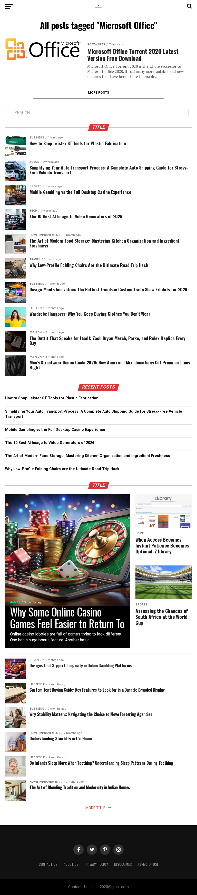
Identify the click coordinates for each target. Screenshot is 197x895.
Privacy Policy (96, 864)
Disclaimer (123, 864)
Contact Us (48, 864)
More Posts (98, 92)
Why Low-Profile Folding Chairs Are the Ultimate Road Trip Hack (62, 469)
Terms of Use (148, 864)
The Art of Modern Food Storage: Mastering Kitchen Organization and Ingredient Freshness (87, 456)
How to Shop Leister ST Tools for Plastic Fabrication (51, 398)
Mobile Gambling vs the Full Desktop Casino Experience (55, 429)
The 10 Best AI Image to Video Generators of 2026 (49, 443)
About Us (71, 864)
